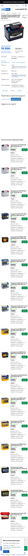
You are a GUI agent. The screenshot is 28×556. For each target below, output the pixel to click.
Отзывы (19, 90)
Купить (25, 149)
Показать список (6, 99)
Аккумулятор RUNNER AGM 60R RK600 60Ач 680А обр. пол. (18, 238)
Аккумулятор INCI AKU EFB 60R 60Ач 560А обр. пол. (18, 260)
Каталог (8, 13)
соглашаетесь (6, 547)
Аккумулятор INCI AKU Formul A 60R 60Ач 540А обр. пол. (19, 306)
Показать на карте (15, 99)
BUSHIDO (14, 13)
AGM (19, 13)
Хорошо (6, 551)
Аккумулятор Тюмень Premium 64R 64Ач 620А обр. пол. (19, 468)
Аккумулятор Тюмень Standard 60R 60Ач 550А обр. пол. (19, 491)
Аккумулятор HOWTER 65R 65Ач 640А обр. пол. (18, 145)
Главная (3, 13)
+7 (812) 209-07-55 (21, 9)
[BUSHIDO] (24, 17)
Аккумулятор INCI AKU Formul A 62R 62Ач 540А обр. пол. (19, 283)
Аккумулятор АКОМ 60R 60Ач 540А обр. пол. (17, 421)
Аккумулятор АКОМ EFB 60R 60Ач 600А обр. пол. (19, 375)
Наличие (12, 90)
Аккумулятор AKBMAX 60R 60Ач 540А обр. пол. (18, 444)
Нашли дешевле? (6, 46)
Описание (5, 90)
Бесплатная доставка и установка (14, 2)
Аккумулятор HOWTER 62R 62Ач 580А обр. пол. (18, 168)
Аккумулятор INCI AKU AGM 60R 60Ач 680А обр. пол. (18, 214)
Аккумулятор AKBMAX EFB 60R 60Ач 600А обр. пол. (18, 398)
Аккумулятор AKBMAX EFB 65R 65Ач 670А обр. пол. (18, 329)
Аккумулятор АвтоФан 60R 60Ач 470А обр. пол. (18, 514)
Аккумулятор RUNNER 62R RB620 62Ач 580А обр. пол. (18, 352)
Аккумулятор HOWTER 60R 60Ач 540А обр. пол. (18, 191)
